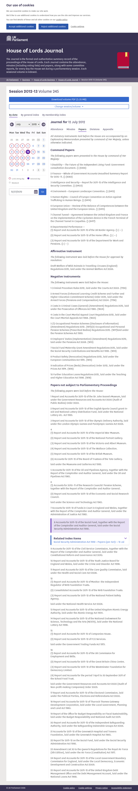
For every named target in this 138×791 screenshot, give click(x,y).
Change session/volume (68, 106)
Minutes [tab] (71, 129)
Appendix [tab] (108, 129)
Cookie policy (69, 788)
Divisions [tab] (94, 129)
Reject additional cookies (53, 26)
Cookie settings (77, 26)
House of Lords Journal (68, 80)
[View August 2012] (43, 124)
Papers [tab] (82, 129)
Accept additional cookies (21, 26)
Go (42, 191)
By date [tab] (13, 114)
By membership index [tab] (54, 114)
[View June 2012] (12, 124)
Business (26, 80)
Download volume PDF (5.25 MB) (69, 99)
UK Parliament (12, 80)
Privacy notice (102, 788)
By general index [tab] (30, 114)
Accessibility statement (121, 788)
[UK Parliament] (17, 38)
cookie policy (61, 20)
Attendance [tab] (57, 129)
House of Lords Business (44, 80)
